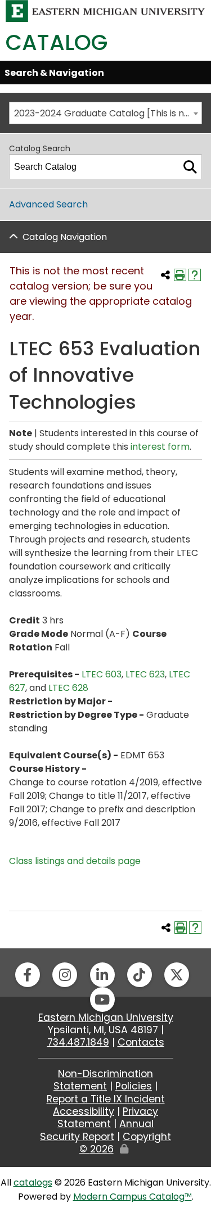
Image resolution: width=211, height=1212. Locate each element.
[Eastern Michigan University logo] (105, 10)
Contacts (141, 1042)
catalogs (33, 1182)
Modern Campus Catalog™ (132, 1196)
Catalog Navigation (65, 236)
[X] (176, 974)
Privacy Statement (107, 1117)
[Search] (190, 167)
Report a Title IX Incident (106, 1099)
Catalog (56, 42)
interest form (160, 446)
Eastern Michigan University (105, 1017)
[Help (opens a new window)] (194, 275)
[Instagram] (64, 974)
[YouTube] (102, 999)
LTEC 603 (102, 674)
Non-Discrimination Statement (103, 1080)
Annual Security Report (97, 1130)
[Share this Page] (165, 275)
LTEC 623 (145, 674)
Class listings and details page (75, 860)
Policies (133, 1086)
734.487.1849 (78, 1042)
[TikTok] (139, 974)
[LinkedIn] (102, 974)
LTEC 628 (68, 687)
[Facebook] (27, 974)
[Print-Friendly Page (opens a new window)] (180, 275)
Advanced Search (48, 204)
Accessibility (83, 1111)
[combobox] (105, 113)
